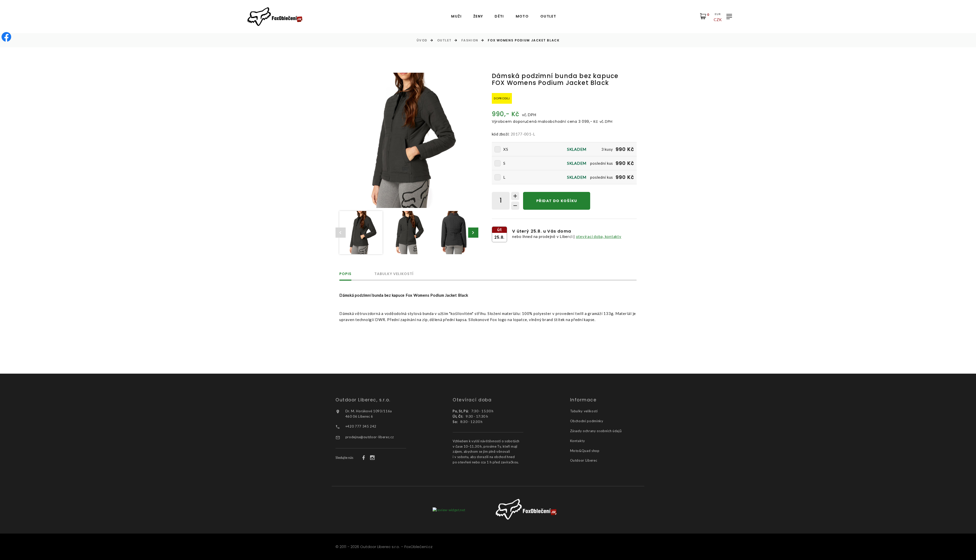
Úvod (422, 40)
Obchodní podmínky (586, 421)
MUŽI (456, 16)
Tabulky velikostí (394, 274)
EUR (718, 14)
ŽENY (478, 16)
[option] (407, 140)
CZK (718, 19)
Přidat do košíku (556, 200)
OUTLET (548, 16)
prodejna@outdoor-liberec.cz (369, 437)
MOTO (522, 16)
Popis (345, 274)
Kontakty (577, 441)
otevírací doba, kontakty (598, 236)
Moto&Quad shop (585, 451)
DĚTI (499, 16)
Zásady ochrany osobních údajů (596, 431)
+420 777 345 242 (360, 426)
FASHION (469, 40)
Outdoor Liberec (583, 460)
